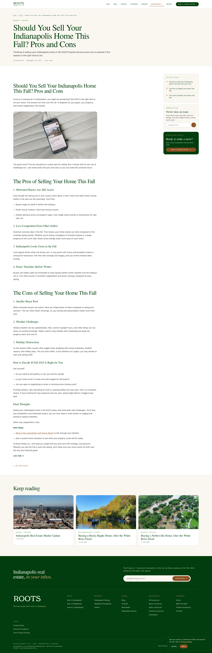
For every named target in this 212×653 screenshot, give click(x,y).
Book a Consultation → (187, 4)
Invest (124, 4)
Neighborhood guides (102, 604)
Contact (179, 611)
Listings (134, 4)
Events (144, 4)
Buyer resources (155, 604)
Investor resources (156, 611)
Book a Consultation (179, 149)
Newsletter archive (129, 611)
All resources (154, 600)
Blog (20, 15)
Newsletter (126, 607)
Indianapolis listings (102, 600)
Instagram (162, 646)
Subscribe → (181, 578)
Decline (174, 646)
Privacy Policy (18, 625)
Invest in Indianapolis (75, 607)
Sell (115, 4)
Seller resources (155, 607)
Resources (156, 4)
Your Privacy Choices (21, 633)
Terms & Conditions (21, 629)
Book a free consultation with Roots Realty (34, 433)
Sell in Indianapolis (74, 604)
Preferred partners (183, 607)
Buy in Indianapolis (74, 600)
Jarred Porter (18, 60)
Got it (184, 646)
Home (15, 15)
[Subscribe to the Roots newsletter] (193, 125)
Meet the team (181, 604)
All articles (22, 466)
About (169, 4)
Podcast (125, 604)
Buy (108, 4)
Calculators (153, 615)
